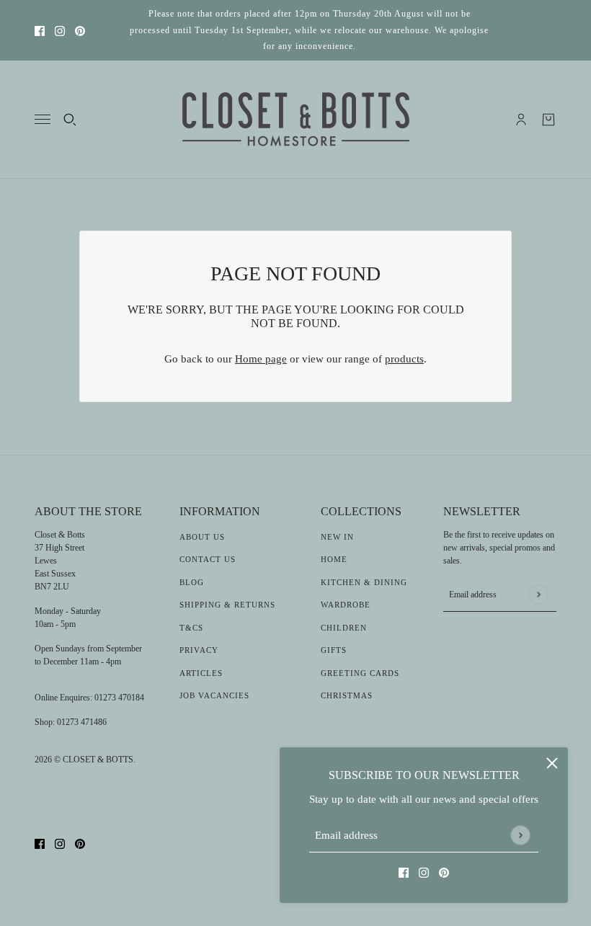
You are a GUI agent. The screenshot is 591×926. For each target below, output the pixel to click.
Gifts (334, 650)
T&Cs (191, 627)
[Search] (70, 120)
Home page (261, 359)
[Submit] (520, 835)
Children (344, 627)
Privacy (198, 650)
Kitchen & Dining (364, 582)
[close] (552, 763)
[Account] (521, 120)
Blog (191, 582)
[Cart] (548, 120)
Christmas (347, 695)
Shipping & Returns (227, 604)
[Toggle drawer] (42, 119)
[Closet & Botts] (296, 120)
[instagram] (60, 31)
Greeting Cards (360, 673)
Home (334, 559)
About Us (202, 537)
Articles (201, 673)
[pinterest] (80, 31)
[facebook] (39, 31)
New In (337, 537)
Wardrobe (345, 604)
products (404, 359)
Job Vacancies (214, 695)
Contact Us (207, 559)
